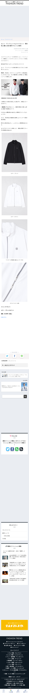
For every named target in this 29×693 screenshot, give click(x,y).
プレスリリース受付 (20, 645)
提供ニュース (5, 533)
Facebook (12, 451)
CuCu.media (7, 535)
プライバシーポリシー (10, 643)
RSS (21, 451)
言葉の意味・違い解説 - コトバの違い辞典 (15, 685)
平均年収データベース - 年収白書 (15, 681)
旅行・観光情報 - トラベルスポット (15, 666)
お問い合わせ (9, 645)
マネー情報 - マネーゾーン (15, 664)
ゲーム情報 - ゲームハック (15, 658)
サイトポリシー (22, 643)
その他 (4, 538)
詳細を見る (3, 317)
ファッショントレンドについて (15, 641)
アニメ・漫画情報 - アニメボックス (15, 656)
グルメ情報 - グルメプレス (15, 653)
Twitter (8, 451)
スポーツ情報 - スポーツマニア (15, 662)
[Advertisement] (14, 21)
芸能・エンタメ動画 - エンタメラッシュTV (15, 673)
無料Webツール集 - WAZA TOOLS (15, 683)
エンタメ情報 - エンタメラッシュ (15, 654)
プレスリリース (12, 360)
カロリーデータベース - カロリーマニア (15, 679)
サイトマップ (15, 647)
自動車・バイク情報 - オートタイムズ (15, 668)
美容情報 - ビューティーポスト (15, 660)
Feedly (17, 451)
